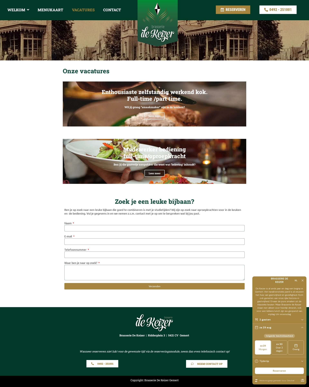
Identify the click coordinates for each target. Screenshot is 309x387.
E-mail (68, 236)
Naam (68, 223)
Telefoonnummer (75, 249)
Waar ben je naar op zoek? (81, 262)
